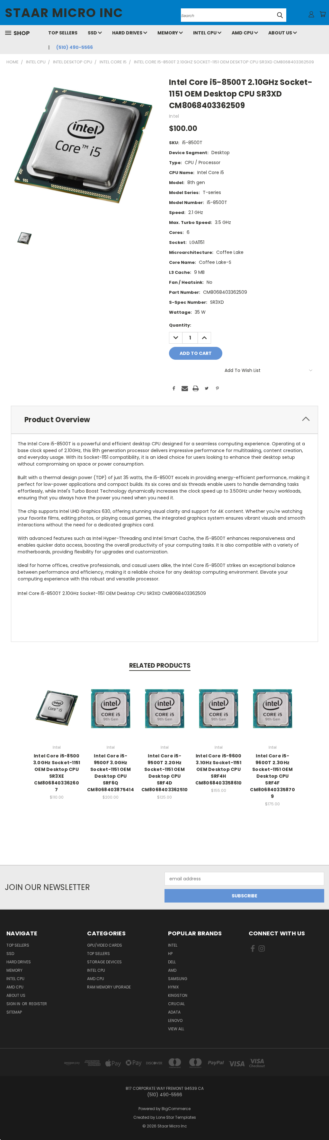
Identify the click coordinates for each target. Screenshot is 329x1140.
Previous (319, 1120)
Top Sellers (62, 33)
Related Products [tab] (160, 665)
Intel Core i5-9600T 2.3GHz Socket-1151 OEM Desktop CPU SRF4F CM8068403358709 (272, 776)
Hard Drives (127, 33)
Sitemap (14, 1012)
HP (170, 953)
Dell (172, 962)
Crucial (176, 1003)
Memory (168, 33)
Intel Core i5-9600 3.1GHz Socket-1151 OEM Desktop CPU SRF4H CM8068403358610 (218, 769)
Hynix (173, 987)
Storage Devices (104, 962)
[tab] (164, 420)
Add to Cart (57, 713)
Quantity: (180, 325)
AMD (172, 970)
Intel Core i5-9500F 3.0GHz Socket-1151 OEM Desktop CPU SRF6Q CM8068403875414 (110, 773)
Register (38, 1003)
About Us (280, 33)
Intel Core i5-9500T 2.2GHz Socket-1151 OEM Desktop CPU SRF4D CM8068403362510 (164, 773)
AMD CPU (243, 33)
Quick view (56, 701)
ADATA (174, 1012)
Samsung (177, 978)
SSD (93, 33)
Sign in (13, 1003)
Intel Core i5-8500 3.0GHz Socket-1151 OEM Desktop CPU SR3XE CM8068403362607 (56, 773)
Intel (172, 945)
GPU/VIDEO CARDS (104, 945)
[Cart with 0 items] (322, 14)
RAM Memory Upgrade (109, 987)
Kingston (177, 995)
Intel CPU (205, 33)
